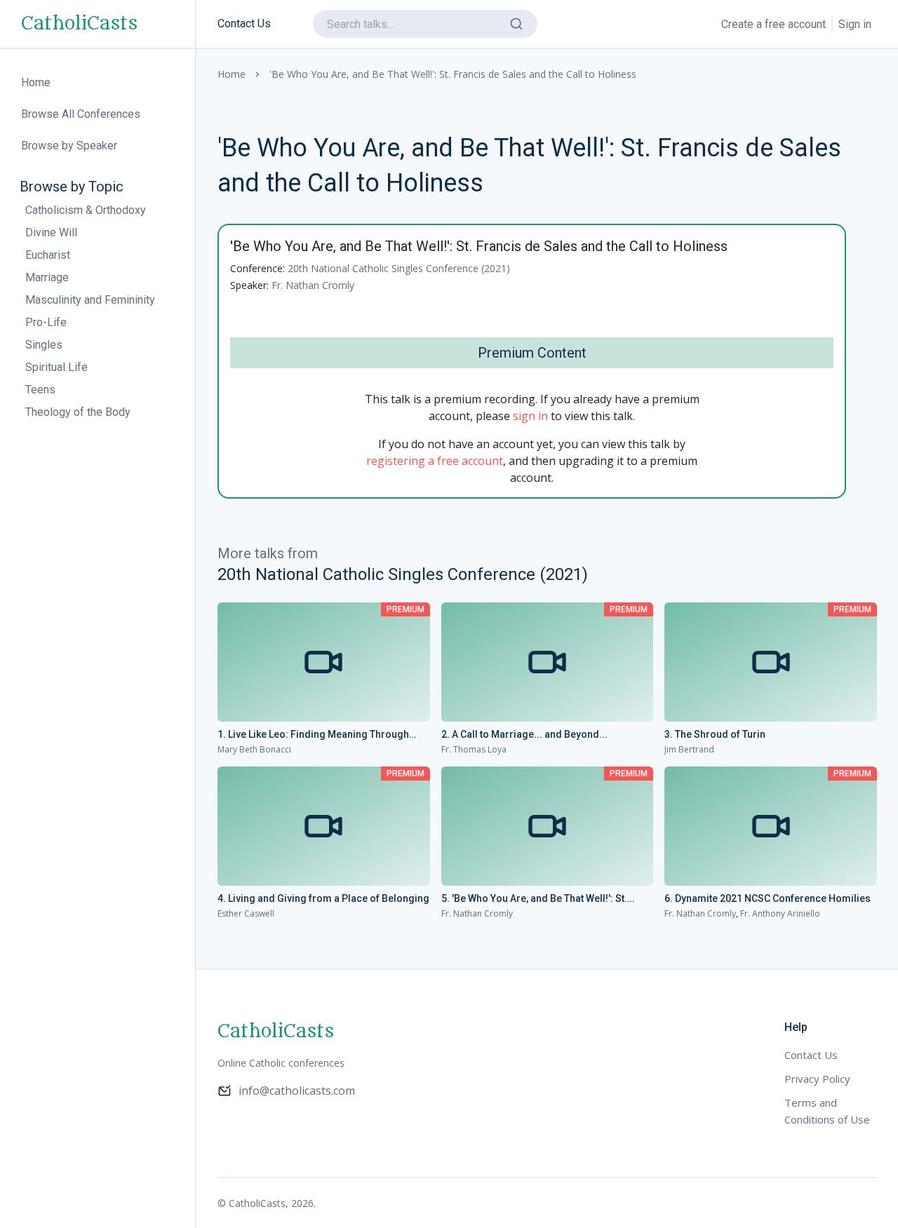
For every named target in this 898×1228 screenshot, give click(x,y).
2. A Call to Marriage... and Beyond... (524, 734)
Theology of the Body (77, 412)
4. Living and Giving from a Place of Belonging (323, 898)
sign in (530, 416)
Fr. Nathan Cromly (313, 285)
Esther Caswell (245, 913)
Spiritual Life (56, 367)
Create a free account (773, 24)
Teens (40, 389)
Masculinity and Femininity (90, 299)
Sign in (854, 24)
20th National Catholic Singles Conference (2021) (399, 268)
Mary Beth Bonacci (254, 749)
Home (231, 74)
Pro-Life (46, 322)
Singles (43, 344)
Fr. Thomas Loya (474, 749)
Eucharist (47, 255)
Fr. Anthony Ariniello (780, 913)
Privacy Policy (817, 1079)
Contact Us (244, 23)
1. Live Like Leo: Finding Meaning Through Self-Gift (313, 735)
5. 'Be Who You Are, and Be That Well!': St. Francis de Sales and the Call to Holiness (535, 899)
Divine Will (51, 232)
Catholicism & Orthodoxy (85, 210)
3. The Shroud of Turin (714, 734)
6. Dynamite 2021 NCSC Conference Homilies (767, 898)
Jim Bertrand (689, 749)
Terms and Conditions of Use (827, 1110)
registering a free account (434, 460)
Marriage (47, 277)
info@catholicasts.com (297, 1090)
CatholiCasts (79, 23)
